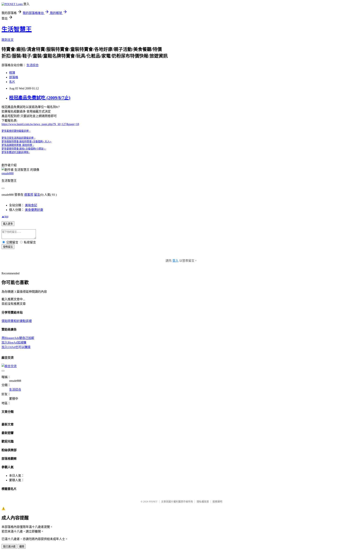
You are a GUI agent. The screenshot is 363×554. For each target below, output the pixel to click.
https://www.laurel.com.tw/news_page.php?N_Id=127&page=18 (40, 124)
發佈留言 (8, 246)
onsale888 (8, 173)
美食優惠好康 (34, 209)
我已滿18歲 (9, 546)
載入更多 (8, 223)
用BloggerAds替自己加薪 (18, 338)
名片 (12, 81)
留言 (37, 194)
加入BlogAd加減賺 (14, 342)
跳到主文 (8, 39)
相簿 (12, 72)
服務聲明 (217, 501)
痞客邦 (28, 194)
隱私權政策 (203, 501)
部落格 (13, 77)
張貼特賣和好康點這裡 (17, 321)
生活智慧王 (17, 29)
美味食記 (31, 205)
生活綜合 (32, 65)
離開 (21, 546)
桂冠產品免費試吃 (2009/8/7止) (39, 97)
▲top (5, 216)
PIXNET (153, 501)
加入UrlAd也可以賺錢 (16, 347)
